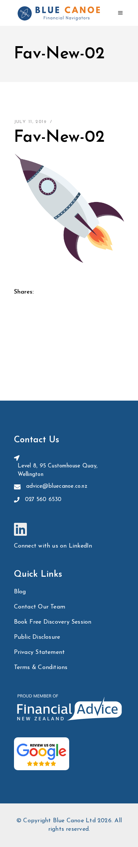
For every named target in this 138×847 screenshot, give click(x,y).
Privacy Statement (39, 652)
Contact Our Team (40, 607)
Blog (20, 592)
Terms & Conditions (41, 668)
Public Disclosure (37, 637)
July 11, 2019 (30, 122)
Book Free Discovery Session (53, 622)
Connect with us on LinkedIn (53, 546)
